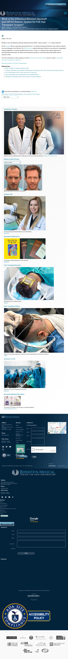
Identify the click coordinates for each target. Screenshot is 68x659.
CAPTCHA (29, 449)
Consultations (19, 427)
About (17, 425)
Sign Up (6, 408)
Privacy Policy (61, 465)
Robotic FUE (19, 431)
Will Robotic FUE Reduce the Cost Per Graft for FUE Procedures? (23, 76)
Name (28, 428)
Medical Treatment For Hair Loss (19, 435)
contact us (34, 91)
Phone (28, 435)
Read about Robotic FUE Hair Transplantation (14, 63)
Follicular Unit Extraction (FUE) (37, 58)
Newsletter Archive (12, 408)
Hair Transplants (20, 429)
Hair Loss (18, 438)
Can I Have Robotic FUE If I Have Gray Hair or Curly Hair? (21, 72)
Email (28, 432)
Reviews (6, 302)
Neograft (8, 46)
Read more (6, 233)
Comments (29, 441)
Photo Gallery (19, 440)
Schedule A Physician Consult (50, 156)
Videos (5, 355)
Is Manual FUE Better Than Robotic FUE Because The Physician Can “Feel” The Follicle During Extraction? (34, 70)
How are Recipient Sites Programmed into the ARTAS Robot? (22, 74)
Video (17, 442)
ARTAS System (28, 48)
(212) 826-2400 (5, 435)
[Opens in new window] (6, 454)
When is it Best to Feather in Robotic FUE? (17, 68)
